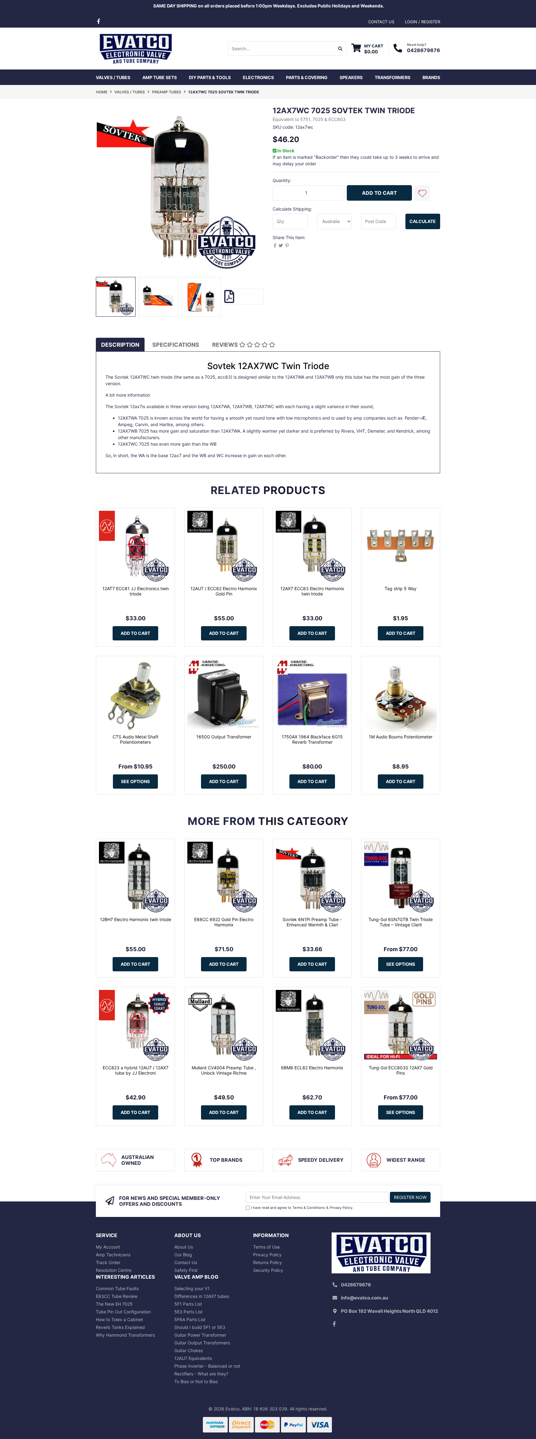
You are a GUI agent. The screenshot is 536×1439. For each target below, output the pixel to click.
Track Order (108, 1262)
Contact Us (185, 1262)
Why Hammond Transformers (125, 1335)
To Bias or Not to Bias (196, 1381)
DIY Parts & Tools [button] (210, 77)
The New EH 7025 (114, 1304)
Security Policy (268, 1270)
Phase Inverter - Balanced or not (207, 1366)
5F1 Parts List (188, 1304)
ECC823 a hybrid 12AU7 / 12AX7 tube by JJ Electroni (135, 1070)
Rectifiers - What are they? (201, 1373)
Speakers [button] (351, 77)
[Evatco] (135, 48)
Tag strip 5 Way (401, 588)
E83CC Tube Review (116, 1296)
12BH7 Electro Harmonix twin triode (135, 919)
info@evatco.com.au (364, 1298)
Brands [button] (431, 77)
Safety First (186, 1270)
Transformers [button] (392, 77)
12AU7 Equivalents (193, 1358)
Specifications (175, 344)
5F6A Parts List (189, 1319)
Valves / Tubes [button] (113, 77)
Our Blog (183, 1254)
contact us (381, 21)
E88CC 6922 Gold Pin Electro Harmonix (223, 922)
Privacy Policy (341, 1207)
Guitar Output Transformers (202, 1342)
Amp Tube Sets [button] (159, 77)
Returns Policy (267, 1262)
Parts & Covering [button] (307, 77)
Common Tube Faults (117, 1288)
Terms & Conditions (309, 1207)
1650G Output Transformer (223, 736)
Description (120, 344)
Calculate (422, 221)
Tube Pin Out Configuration (123, 1311)
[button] (422, 193)
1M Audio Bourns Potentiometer (400, 736)
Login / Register (422, 21)
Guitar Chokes (188, 1350)
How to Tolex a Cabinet (119, 1319)
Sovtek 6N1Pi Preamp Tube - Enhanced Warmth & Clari (312, 922)
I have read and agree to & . (302, 1207)
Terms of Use (266, 1247)
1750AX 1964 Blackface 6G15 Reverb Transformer (312, 739)
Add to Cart (379, 193)
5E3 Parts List (188, 1311)
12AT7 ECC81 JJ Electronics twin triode (135, 591)
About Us (183, 1247)
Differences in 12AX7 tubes (201, 1296)
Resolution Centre (114, 1270)
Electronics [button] (258, 77)
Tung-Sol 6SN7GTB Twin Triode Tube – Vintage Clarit (400, 922)
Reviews (225, 344)
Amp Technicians (113, 1254)
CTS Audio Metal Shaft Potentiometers (136, 739)
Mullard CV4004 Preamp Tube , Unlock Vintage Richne (224, 1070)
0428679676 (423, 50)
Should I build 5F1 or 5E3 (199, 1327)
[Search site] (340, 48)
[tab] (120, 345)
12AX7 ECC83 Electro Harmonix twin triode (312, 591)
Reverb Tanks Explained (120, 1327)
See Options (135, 781)
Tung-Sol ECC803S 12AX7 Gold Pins (401, 1070)
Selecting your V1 (192, 1288)
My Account (108, 1247)
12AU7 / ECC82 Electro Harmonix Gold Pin (223, 591)
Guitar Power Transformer (200, 1335)
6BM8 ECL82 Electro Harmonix (312, 1067)
